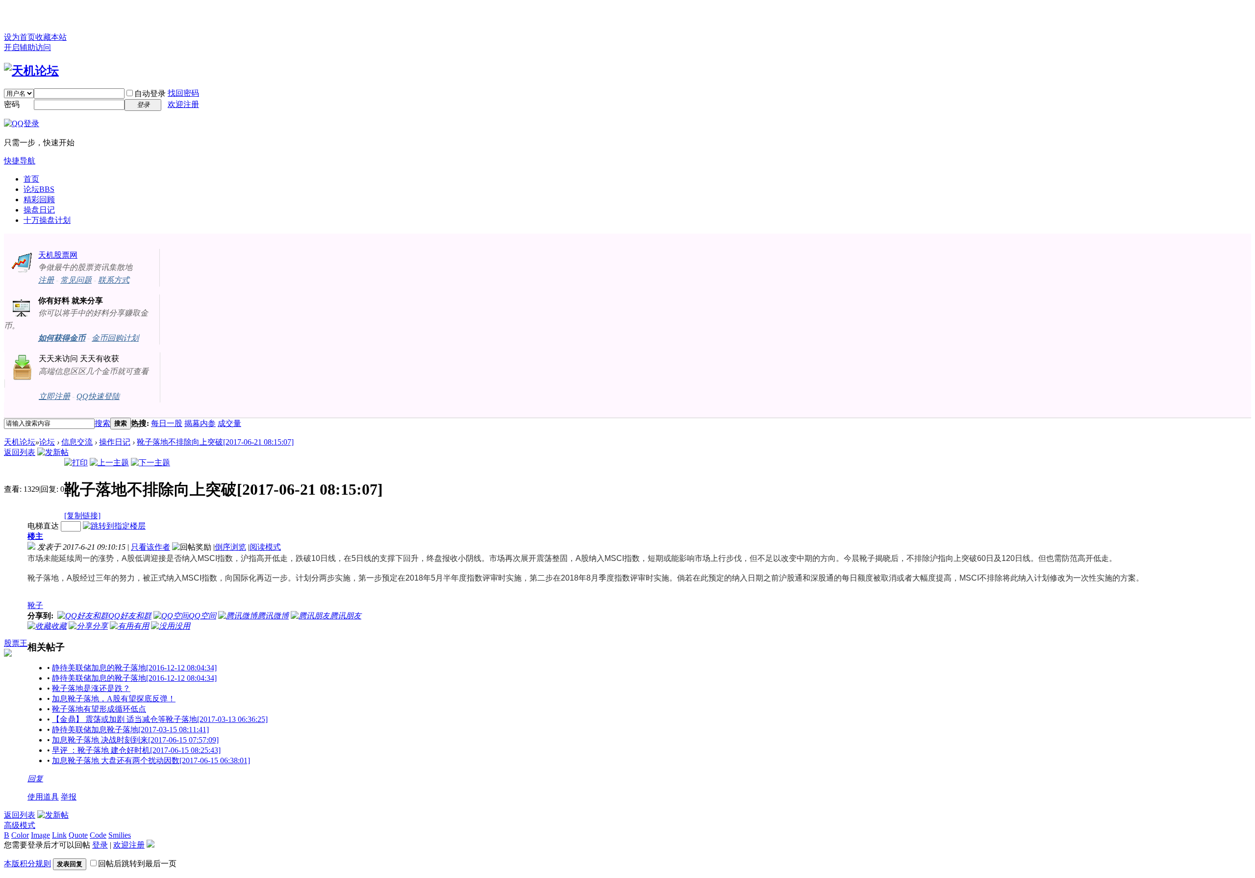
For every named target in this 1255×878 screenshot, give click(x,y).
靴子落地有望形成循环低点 (99, 709)
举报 (68, 797)
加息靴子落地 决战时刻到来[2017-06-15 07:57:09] (135, 740)
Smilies (119, 835)
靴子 (35, 605)
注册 (46, 280)
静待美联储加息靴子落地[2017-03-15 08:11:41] (130, 729)
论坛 (39, 189)
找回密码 (183, 93)
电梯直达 (43, 526)
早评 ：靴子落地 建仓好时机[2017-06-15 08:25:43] (136, 750)
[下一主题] (150, 462)
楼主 (35, 536)
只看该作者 (150, 547)
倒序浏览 (230, 547)
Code (98, 835)
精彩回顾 (39, 199)
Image (40, 835)
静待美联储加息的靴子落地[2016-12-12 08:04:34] (134, 668)
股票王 (15, 643)
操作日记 (114, 442)
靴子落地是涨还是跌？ (91, 688)
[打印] (76, 462)
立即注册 (54, 396)
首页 (31, 179)
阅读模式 (265, 547)
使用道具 (43, 797)
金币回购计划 (115, 338)
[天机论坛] (31, 70)
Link (59, 835)
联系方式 (113, 280)
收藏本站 (51, 37)
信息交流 (77, 442)
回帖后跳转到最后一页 (137, 863)
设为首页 (19, 37)
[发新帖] (53, 452)
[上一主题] (109, 462)
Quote (78, 835)
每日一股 (166, 423)
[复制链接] (82, 515)
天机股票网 (57, 255)
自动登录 (150, 93)
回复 (35, 778)
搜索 (102, 423)
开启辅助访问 (27, 47)
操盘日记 (39, 210)
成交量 (229, 423)
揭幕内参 (200, 423)
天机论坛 (19, 442)
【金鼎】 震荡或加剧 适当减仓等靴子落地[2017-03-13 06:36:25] (160, 719)
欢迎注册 (183, 104)
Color (20, 835)
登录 (100, 845)
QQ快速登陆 (98, 396)
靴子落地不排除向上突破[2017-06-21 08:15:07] (215, 442)
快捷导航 (19, 161)
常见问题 (76, 280)
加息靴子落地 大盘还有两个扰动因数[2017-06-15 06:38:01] (151, 760)
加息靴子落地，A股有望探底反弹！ (114, 698)
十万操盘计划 (47, 220)
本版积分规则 (27, 863)
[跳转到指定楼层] (114, 526)
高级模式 (19, 825)
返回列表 (19, 452)
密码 (12, 104)
